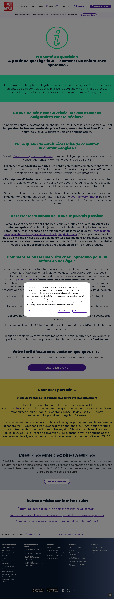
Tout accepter (80, 311)
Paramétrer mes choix (37, 311)
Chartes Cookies (61, 302)
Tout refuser (63, 311)
